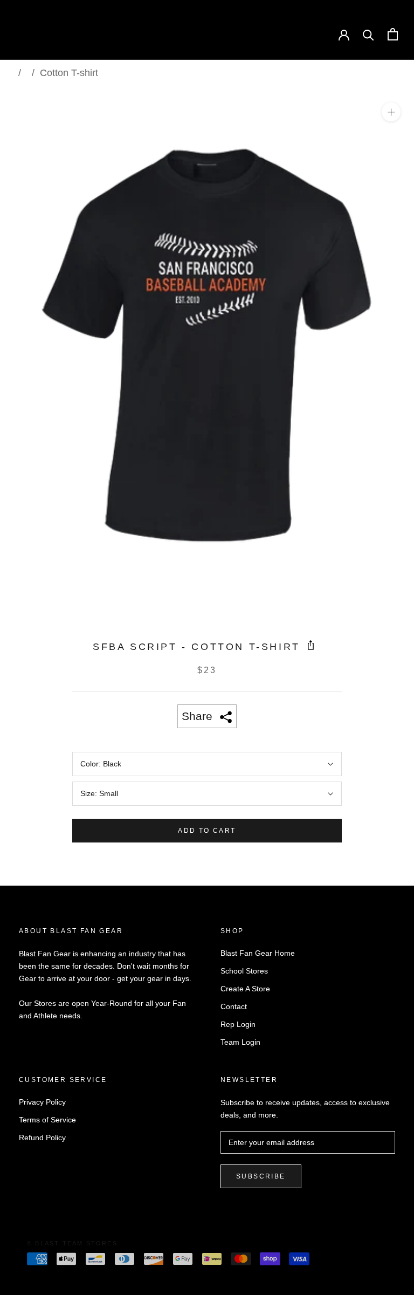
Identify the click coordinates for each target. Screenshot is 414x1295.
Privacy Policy (42, 1102)
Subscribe (261, 1176)
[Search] (368, 34)
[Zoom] (391, 111)
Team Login (240, 1042)
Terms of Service (47, 1119)
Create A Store (245, 988)
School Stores (244, 971)
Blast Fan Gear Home (257, 953)
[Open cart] (393, 34)
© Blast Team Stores (72, 1243)
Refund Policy (42, 1137)
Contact (233, 1006)
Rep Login (238, 1024)
